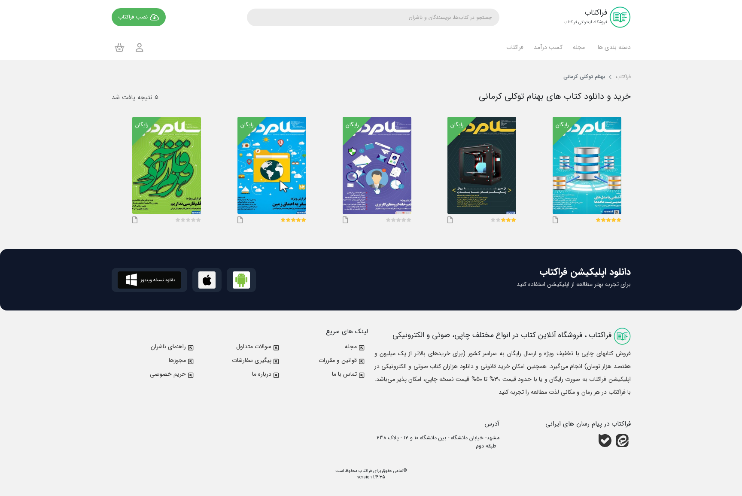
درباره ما (261, 374)
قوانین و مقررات (338, 360)
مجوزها (177, 360)
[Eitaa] (622, 440)
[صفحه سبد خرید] (120, 47)
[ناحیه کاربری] (139, 47)
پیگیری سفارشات (251, 360)
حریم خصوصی (168, 374)
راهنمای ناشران (168, 346)
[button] (613, 47)
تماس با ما (344, 374)
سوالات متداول (253, 346)
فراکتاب (364, 471)
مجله (351, 346)
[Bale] (605, 440)
